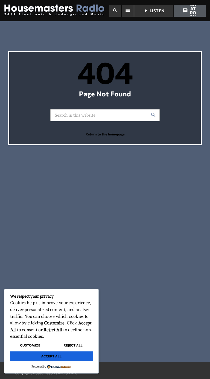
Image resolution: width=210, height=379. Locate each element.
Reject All (73, 345)
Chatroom (189, 11)
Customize (30, 345)
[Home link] (56, 10)
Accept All (51, 356)
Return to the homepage (105, 134)
